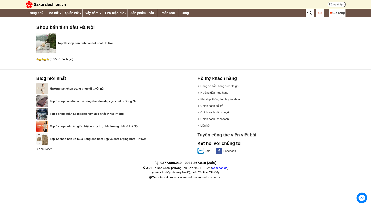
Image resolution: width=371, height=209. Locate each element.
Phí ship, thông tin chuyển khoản (220, 99)
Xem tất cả (45, 149)
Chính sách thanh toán (214, 119)
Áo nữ (53, 13)
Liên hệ (204, 125)
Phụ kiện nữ (114, 13)
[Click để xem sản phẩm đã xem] (320, 13)
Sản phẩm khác (142, 13)
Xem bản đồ (219, 168)
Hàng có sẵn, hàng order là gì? (219, 86)
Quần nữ (71, 13)
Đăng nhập (336, 4)
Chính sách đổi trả (211, 105)
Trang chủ (35, 13)
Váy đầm (91, 13)
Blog (185, 13)
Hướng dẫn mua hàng (214, 92)
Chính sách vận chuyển (215, 112)
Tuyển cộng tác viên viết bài (226, 135)
